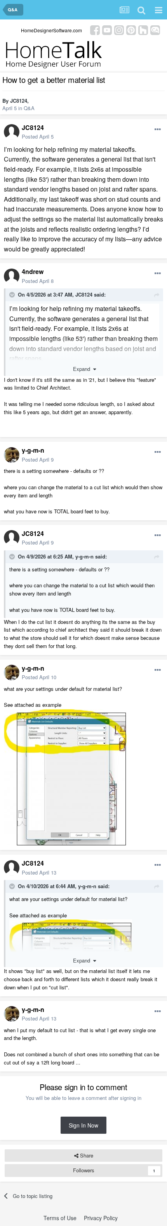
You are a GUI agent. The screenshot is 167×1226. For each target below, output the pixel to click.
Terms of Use (60, 1218)
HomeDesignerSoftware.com (51, 30)
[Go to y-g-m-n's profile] (11, 455)
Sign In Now (83, 1125)
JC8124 (18, 100)
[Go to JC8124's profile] (11, 132)
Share (85, 1155)
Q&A (29, 108)
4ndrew (32, 271)
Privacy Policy (101, 1218)
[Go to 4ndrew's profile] (11, 276)
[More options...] (157, 129)
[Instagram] (119, 29)
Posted (38, 136)
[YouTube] (107, 29)
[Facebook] (95, 29)
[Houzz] (143, 29)
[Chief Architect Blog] (155, 29)
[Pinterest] (131, 29)
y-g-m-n (33, 450)
